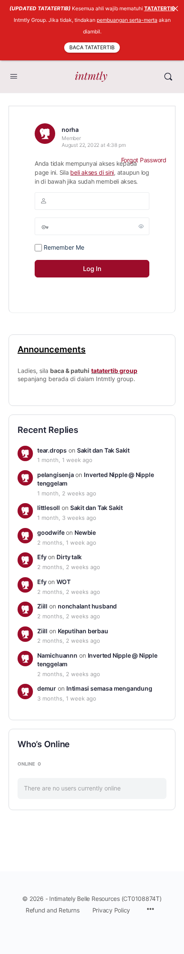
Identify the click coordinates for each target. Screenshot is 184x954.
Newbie (85, 532)
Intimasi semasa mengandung (109, 688)
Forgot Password (143, 160)
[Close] (175, 9)
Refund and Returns (53, 910)
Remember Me (63, 247)
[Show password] (141, 226)
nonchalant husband (87, 606)
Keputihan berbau (83, 631)
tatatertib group (114, 370)
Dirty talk (69, 556)
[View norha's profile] (45, 133)
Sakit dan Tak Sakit (103, 450)
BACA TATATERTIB (92, 47)
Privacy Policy (111, 910)
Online (29, 764)
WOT (63, 581)
